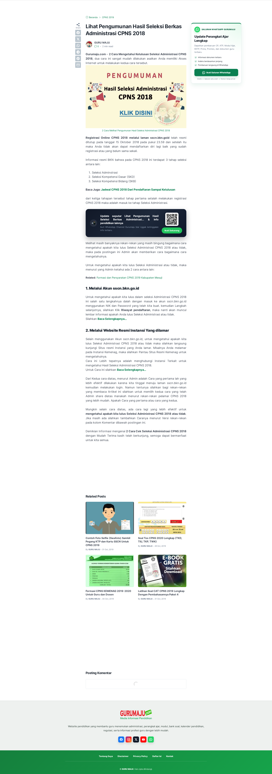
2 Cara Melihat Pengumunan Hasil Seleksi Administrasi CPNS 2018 (136, 130)
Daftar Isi (157, 756)
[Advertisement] (136, 468)
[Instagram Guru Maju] (129, 739)
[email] (78, 65)
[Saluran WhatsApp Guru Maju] (151, 739)
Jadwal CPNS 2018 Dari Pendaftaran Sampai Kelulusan (138, 189)
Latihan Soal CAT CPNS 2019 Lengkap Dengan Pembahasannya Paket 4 (161, 592)
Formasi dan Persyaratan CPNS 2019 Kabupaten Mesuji (129, 277)
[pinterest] (78, 58)
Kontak (169, 756)
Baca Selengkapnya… (131, 369)
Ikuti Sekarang (171, 230)
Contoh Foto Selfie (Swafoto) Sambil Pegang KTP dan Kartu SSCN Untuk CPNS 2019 (108, 541)
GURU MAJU (127, 769)
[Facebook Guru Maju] (121, 739)
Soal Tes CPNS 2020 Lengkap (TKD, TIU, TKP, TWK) (160, 539)
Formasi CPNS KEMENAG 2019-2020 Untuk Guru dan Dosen (108, 592)
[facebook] (78, 32)
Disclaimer (123, 756)
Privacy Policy (140, 756)
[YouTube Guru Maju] (143, 739)
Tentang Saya (106, 756)
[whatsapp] (78, 45)
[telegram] (78, 52)
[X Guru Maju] (136, 739)
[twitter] (78, 39)
